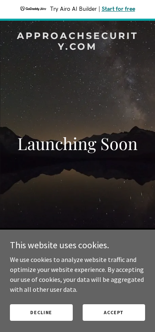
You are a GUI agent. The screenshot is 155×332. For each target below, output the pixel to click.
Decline (41, 312)
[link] (77, 47)
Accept (114, 312)
